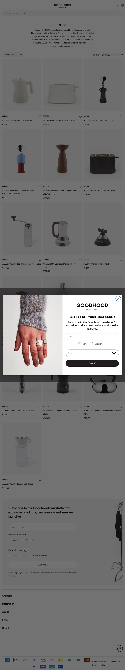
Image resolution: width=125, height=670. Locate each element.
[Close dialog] (118, 298)
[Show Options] (114, 353)
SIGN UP (92, 363)
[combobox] (89, 353)
